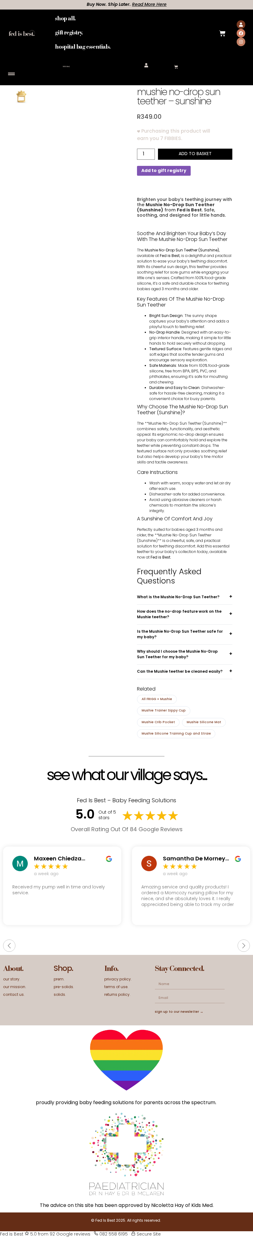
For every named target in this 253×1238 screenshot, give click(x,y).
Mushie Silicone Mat (204, 722)
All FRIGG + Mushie (157, 699)
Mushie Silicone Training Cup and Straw (176, 733)
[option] (70, 126)
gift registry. (68, 33)
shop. (63, 969)
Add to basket (195, 154)
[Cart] (222, 33)
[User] (241, 24)
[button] (11, 74)
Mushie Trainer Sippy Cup (164, 710)
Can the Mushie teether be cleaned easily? (179, 672)
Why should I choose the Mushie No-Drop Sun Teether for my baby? (177, 654)
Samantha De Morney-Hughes (196, 859)
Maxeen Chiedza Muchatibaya (57, 859)
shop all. (65, 19)
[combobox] (139, 33)
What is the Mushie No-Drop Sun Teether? (178, 597)
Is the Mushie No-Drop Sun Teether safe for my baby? (180, 634)
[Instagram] (241, 42)
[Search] (169, 33)
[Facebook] (241, 33)
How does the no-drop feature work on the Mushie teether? (179, 614)
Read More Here (141, 4)
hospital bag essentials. (82, 47)
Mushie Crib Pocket (158, 722)
